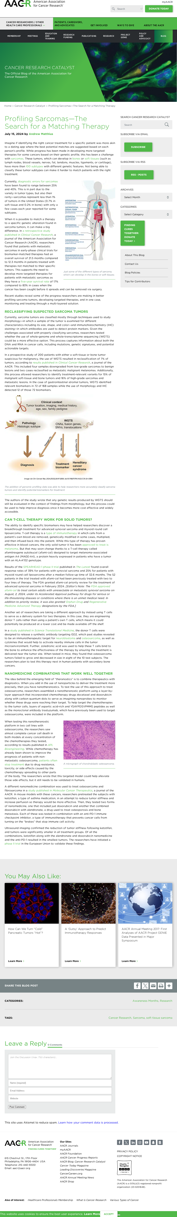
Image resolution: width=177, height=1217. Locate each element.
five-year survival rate (35, 281)
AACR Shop (67, 1181)
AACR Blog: (82, 1161)
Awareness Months (145, 1000)
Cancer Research (120, 1017)
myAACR (167, 5)
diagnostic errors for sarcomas (38, 181)
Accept (109, 1214)
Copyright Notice (129, 1156)
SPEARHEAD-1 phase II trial (41, 566)
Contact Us (131, 264)
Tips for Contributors (137, 281)
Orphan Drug (74, 601)
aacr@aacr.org (21, 1168)
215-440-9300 (27, 1164)
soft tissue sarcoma (159, 1017)
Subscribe (138, 147)
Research (166, 1000)
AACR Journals (69, 1145)
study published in (42, 630)
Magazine (74, 1165)
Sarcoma (139, 1017)
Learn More (15, 961)
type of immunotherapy (61, 533)
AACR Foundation (71, 1153)
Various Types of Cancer (124, 1200)
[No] (119, 1214)
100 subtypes (34, 166)
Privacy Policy (127, 1151)
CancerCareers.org (71, 1173)
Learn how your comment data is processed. (88, 1122)
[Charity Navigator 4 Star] (124, 1167)
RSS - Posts (139, 174)
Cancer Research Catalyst (30, 105)
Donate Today (159, 12)
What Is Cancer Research (91, 1200)
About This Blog (134, 255)
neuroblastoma (65, 638)
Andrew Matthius (41, 134)
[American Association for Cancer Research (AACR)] (34, 11)
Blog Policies (132, 272)
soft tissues (92, 158)
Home (7, 105)
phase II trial (12, 843)
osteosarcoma (91, 638)
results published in (61, 362)
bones (76, 158)
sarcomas (17, 158)
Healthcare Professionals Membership (50, 1200)
